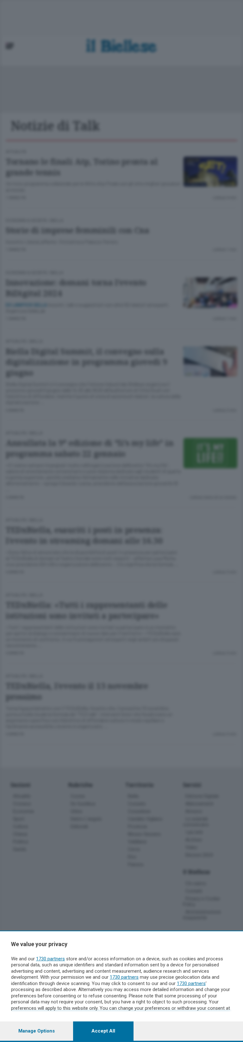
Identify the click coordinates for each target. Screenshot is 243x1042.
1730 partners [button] (50, 959)
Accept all (103, 1031)
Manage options (36, 1031)
